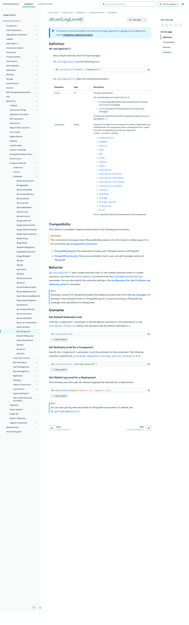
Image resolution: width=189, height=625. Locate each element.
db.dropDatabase (24, 207)
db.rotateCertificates (26, 309)
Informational (105, 105)
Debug (141, 109)
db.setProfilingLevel (25, 336)
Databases (112, 12)
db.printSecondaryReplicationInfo (28, 296)
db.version (21, 349)
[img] (162, 25)
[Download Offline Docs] (34, 607)
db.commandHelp (24, 190)
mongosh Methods (97, 12)
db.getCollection (24, 221)
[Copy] (149, 70)
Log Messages (16, 145)
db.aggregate (22, 185)
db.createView (23, 198)
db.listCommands (24, 278)
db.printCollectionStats (26, 287)
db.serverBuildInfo (24, 318)
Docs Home (54, 12)
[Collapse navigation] (40, 607)
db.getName (22, 243)
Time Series (11, 52)
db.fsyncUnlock (23, 216)
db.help (20, 265)
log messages (139, 294)
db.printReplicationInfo (26, 291)
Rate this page (167, 20)
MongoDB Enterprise (65, 251)
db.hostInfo (21, 269)
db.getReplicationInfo (26, 252)
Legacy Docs (67, 12)
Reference (81, 12)
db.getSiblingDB (23, 256)
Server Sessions (16, 409)
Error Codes (15, 132)
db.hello (20, 260)
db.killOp (20, 274)
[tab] (28, 3)
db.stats (20, 345)
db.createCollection (25, 194)
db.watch (21, 353)
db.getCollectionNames (27, 229)
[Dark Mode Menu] (183, 4)
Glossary (13, 141)
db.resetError (22, 305)
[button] (59, 339)
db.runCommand (24, 314)
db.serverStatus (23, 327)
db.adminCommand (25, 181)
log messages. (93, 55)
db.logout (21, 283)
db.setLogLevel (23, 331)
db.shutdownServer (25, 340)
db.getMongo (22, 238)
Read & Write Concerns (20, 128)
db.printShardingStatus (26, 300)
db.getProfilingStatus (26, 247)
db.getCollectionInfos (26, 225)
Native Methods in (21, 393)
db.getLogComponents (27, 234)
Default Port (15, 123)
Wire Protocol (15, 159)
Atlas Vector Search (14, 48)
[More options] (145, 20)
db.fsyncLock (22, 212)
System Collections (18, 418)
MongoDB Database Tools (21, 154)
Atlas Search (11, 43)
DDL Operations (16, 119)
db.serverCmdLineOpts (27, 322)
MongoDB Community (66, 256)
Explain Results (16, 136)
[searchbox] (128, 4)
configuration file (121, 280)
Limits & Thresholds (18, 150)
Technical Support (14, 432)
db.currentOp (22, 203)
